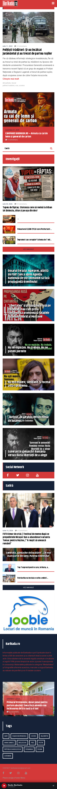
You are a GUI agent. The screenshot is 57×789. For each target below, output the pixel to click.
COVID (33, 736)
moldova (22, 743)
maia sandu (9, 743)
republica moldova (12, 749)
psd (32, 743)
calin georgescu (19, 736)
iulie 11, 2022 (7, 46)
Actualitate (7, 83)
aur (6, 736)
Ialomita (44, 736)
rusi (16, 85)
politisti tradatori (9, 85)
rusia (40, 749)
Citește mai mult (11, 79)
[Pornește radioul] (4, 785)
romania (29, 749)
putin (41, 743)
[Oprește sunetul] (53, 786)
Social (14, 83)
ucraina (22, 85)
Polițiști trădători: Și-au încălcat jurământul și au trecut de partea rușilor (27, 51)
